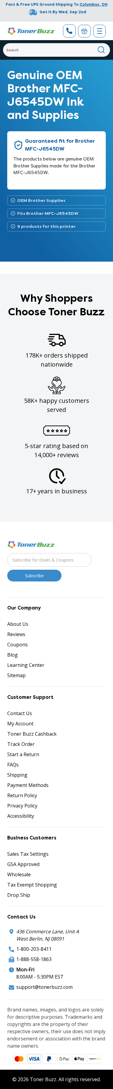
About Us (17, 624)
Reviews (16, 634)
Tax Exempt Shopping (32, 884)
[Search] (101, 50)
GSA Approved (23, 864)
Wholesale (19, 874)
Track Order (21, 744)
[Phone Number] (69, 30)
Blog (12, 654)
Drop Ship (18, 895)
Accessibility (20, 816)
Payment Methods (28, 785)
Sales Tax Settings (28, 854)
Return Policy (22, 795)
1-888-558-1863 (34, 959)
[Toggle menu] (99, 31)
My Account (20, 723)
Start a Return (23, 754)
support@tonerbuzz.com (44, 987)
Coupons (17, 644)
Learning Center (25, 665)
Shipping (17, 775)
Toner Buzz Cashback (32, 734)
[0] (84, 31)
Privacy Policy (22, 805)
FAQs (13, 764)
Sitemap (16, 675)
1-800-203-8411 (34, 949)
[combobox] (56, 50)
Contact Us (19, 713)
